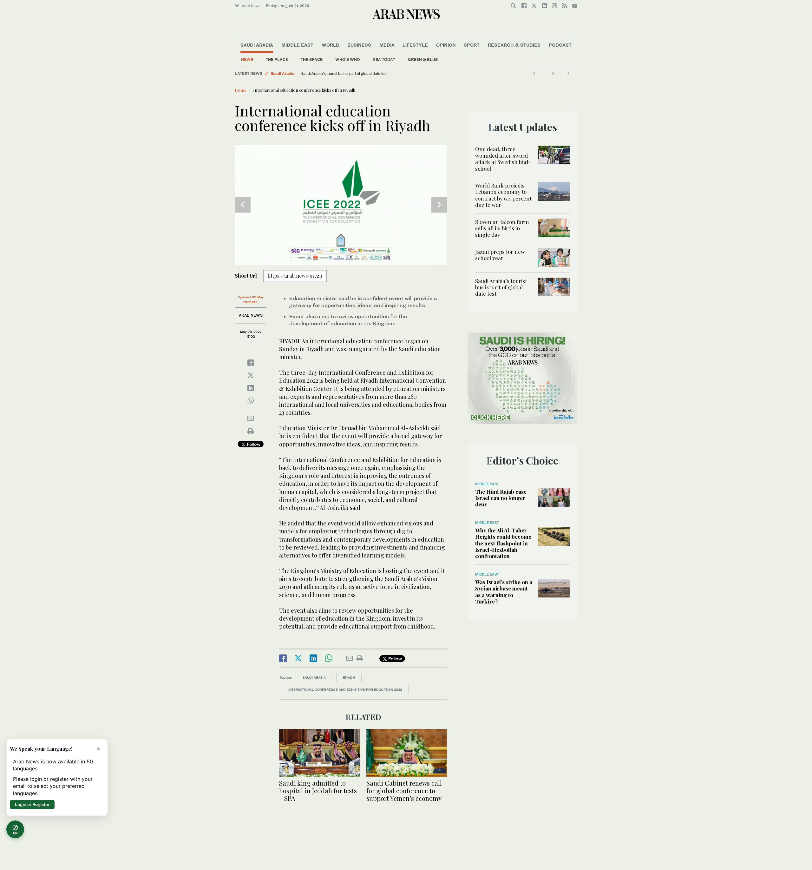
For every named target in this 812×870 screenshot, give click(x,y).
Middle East (297, 45)
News (247, 59)
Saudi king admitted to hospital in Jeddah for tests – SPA (318, 790)
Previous (243, 205)
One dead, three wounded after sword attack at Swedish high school (502, 158)
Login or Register (32, 804)
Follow (253, 444)
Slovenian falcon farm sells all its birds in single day (502, 228)
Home (240, 90)
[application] (341, 205)
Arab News (251, 5)
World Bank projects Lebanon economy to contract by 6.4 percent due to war (503, 195)
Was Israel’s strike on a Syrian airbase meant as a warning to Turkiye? (503, 591)
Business (359, 45)
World (330, 45)
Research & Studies (514, 45)
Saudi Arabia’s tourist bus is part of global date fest (344, 73)
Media (387, 45)
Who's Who (347, 59)
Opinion (446, 45)
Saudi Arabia (256, 45)
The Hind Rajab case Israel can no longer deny (501, 498)
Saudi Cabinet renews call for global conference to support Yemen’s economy (404, 790)
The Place (277, 59)
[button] (341, 204)
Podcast (560, 45)
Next (439, 205)
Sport (472, 45)
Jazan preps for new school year (500, 254)
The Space (312, 59)
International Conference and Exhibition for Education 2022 (345, 689)
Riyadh (349, 677)
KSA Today (384, 59)
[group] (259, 253)
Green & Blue (423, 59)
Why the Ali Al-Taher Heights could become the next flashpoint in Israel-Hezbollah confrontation (503, 543)
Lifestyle (415, 45)
